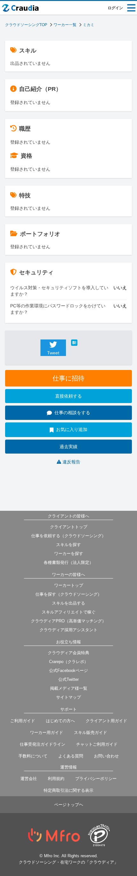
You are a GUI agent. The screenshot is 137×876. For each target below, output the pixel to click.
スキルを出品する (68, 603)
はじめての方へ (60, 720)
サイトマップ (68, 697)
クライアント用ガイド (106, 720)
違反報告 (71, 461)
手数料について (32, 756)
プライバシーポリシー (96, 778)
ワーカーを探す (68, 553)
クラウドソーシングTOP (26, 25)
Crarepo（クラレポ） (68, 661)
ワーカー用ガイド (46, 732)
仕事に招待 (68, 378)
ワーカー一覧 (65, 25)
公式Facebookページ (68, 670)
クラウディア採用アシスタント (68, 629)
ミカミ (88, 25)
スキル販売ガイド (90, 732)
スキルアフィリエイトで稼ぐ (69, 612)
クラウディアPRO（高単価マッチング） (68, 621)
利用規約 (56, 778)
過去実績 (68, 446)
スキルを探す (68, 544)
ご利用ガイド (22, 720)
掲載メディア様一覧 (68, 688)
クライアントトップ (68, 526)
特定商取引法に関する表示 (68, 790)
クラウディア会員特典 (68, 652)
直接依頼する (68, 396)
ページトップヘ (68, 804)
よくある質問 (70, 756)
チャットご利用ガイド (97, 744)
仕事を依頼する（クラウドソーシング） (68, 535)
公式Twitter (68, 679)
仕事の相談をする (72, 412)
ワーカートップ (68, 585)
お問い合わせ (106, 756)
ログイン (115, 8)
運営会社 (28, 778)
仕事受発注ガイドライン (42, 744)
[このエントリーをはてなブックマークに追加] (84, 342)
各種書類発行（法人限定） (68, 562)
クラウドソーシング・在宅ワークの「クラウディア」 (68, 862)
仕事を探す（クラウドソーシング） (68, 594)
